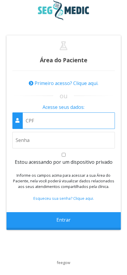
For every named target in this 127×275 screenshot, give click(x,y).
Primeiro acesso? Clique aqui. (65, 83)
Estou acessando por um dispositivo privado (64, 162)
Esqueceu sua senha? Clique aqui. (63, 198)
